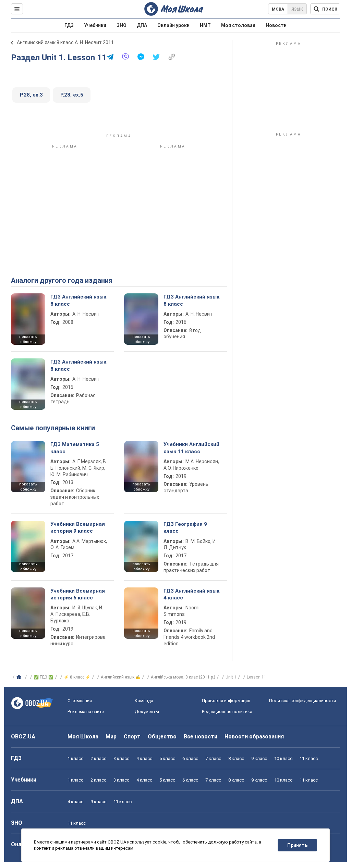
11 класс (309, 758)
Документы (147, 711)
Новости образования (254, 736)
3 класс (121, 758)
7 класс (213, 758)
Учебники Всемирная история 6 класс (77, 594)
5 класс (167, 758)
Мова (278, 9)
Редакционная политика (227, 711)
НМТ (205, 25)
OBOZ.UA (23, 736)
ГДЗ (69, 25)
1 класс (75, 758)
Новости (276, 25)
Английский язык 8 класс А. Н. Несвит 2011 (65, 42)
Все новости (200, 736)
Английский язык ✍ (121, 677)
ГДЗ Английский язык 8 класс (78, 300)
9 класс (259, 758)
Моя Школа (83, 736)
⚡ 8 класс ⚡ (77, 677)
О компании (80, 700)
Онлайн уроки (173, 25)
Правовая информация (226, 700)
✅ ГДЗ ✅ (43, 677)
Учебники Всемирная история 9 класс (77, 527)
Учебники (95, 25)
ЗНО (121, 25)
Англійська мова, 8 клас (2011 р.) (183, 677)
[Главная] (19, 677)
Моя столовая (238, 25)
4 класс (144, 758)
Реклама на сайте (86, 711)
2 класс (98, 758)
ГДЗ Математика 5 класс (74, 447)
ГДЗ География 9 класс (185, 527)
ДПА (142, 25)
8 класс (236, 758)
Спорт (132, 736)
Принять (297, 845)
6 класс (190, 758)
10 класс (283, 758)
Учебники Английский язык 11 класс (191, 447)
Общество (162, 736)
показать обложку (28, 339)
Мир (111, 736)
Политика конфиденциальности (302, 700)
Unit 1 (231, 677)
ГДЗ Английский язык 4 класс (191, 594)
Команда (144, 700)
